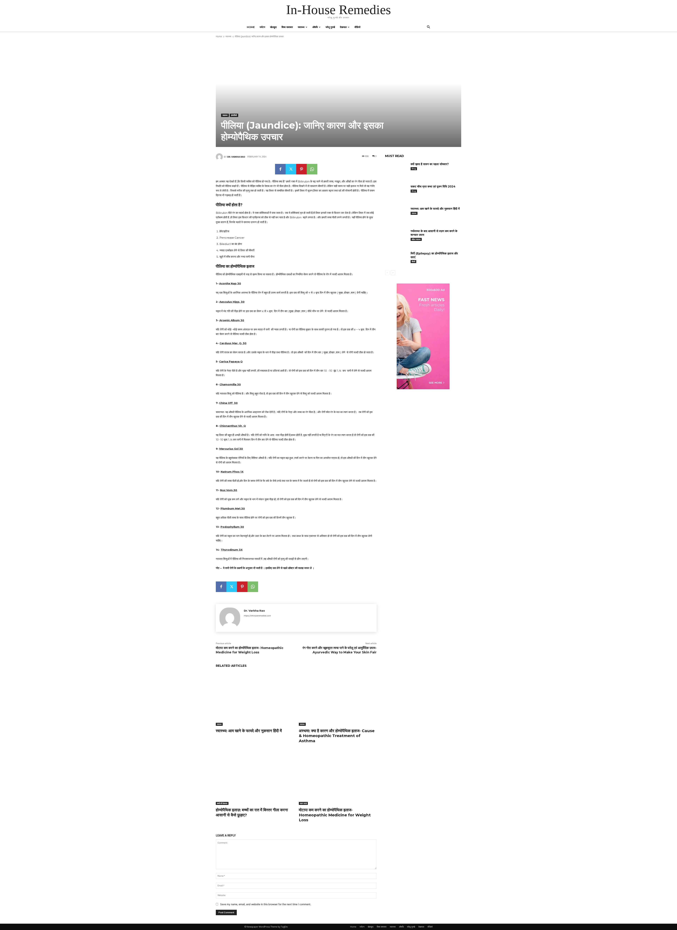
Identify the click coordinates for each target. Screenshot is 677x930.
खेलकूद (273, 27)
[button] (428, 27)
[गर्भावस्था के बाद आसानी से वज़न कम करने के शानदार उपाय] (396, 237)
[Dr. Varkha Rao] (220, 156)
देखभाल (343, 27)
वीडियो (357, 27)
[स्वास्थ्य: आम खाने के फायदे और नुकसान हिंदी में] (255, 698)
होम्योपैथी (234, 115)
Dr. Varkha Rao (236, 157)
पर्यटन (262, 27)
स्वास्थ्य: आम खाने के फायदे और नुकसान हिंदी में (249, 730)
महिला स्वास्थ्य (416, 239)
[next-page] (393, 272)
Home (251, 27)
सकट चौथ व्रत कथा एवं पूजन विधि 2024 (433, 186)
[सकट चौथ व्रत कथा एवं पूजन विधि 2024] (396, 192)
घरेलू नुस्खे (330, 27)
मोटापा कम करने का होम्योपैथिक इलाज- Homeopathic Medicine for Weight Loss (335, 815)
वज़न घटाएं (303, 803)
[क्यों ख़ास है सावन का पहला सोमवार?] (396, 170)
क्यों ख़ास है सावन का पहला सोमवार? (430, 164)
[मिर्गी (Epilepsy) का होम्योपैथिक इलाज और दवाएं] (396, 259)
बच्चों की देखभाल (222, 803)
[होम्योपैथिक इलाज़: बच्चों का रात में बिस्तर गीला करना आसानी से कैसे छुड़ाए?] (255, 777)
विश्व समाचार (287, 27)
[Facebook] (280, 169)
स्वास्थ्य (301, 27)
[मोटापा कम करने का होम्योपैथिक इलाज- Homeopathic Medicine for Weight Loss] (338, 777)
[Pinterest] (301, 169)
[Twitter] (291, 169)
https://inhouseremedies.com (257, 615)
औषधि (315, 27)
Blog (414, 168)
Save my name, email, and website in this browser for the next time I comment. (265, 904)
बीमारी (413, 261)
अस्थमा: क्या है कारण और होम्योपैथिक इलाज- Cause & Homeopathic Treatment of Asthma (336, 735)
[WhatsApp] (312, 169)
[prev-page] (387, 272)
